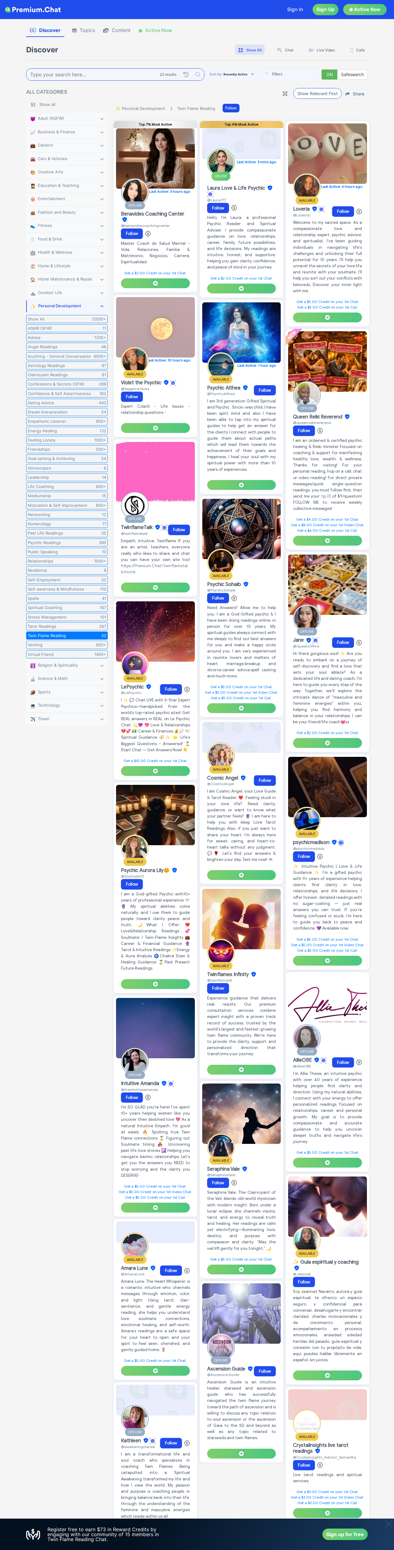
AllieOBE (303, 1060)
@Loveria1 (302, 215)
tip (324, 496)
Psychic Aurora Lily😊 (146, 870)
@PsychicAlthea (221, 393)
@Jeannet (302, 1274)
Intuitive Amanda (140, 1083)
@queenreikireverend (312, 422)
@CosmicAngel (220, 783)
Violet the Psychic (142, 383)
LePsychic (133, 687)
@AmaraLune (132, 1274)
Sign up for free (345, 1534)
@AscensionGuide (223, 1374)
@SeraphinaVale (221, 1175)
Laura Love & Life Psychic (236, 188)
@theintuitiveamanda (139, 1089)
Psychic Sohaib (224, 584)
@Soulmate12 (132, 876)
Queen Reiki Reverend (318, 417)
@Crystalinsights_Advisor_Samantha (324, 1457)
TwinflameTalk (137, 527)
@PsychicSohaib (221, 590)
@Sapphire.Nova (135, 388)
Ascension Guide (227, 1369)
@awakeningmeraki (138, 1446)
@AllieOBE (302, 1066)
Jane (299, 640)
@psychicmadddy (308, 848)
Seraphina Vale (224, 1169)
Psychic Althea (224, 388)
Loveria (302, 209)
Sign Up (325, 9)
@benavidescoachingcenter (145, 225)
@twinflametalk (134, 533)
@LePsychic (131, 692)
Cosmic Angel (223, 778)
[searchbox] (300, 74)
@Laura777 (216, 200)
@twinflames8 (219, 980)
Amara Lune (135, 1268)
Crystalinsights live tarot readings (320, 1448)
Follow (231, 108)
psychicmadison (312, 842)
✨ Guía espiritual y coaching (326, 1262)
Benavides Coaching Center (152, 214)
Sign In (295, 9)
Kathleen (131, 1441)
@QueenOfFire (306, 646)
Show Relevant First (317, 93)
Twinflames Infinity (228, 974)
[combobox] (290, 74)
